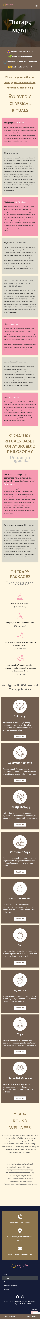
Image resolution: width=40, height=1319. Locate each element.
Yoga (5, 1274)
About (5, 1282)
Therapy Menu (8, 1278)
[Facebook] (17, 1296)
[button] (36, 6)
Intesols (34, 1309)
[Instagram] (22, 1296)
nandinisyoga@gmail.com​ (22, 1255)
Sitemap (6, 1289)
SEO (29, 1309)
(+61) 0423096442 (22, 1223)
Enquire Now (10, 1316)
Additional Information (10, 1285)
